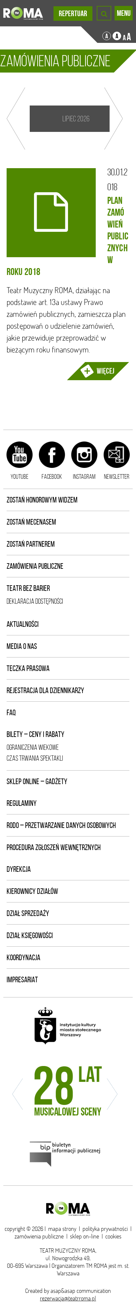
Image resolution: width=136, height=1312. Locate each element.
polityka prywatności (105, 1229)
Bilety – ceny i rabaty (35, 734)
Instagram (84, 476)
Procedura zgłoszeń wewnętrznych (54, 847)
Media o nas (22, 646)
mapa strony (62, 1229)
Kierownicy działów (32, 891)
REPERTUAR (73, 13)
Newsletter (116, 476)
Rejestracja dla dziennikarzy (45, 690)
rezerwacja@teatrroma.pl (68, 1298)
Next (113, 118)
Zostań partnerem (31, 544)
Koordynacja (23, 957)
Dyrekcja (19, 869)
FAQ (11, 712)
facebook (52, 476)
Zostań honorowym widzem (42, 500)
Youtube (19, 476)
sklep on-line (84, 1236)
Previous (16, 118)
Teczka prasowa (28, 668)
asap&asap (63, 1291)
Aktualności (23, 624)
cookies (113, 1236)
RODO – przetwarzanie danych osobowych (61, 825)
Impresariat (22, 979)
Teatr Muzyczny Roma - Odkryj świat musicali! (23, 13)
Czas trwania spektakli (35, 758)
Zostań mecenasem (31, 522)
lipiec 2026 (75, 118)
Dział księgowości (30, 935)
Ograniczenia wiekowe (33, 747)
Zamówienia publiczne (35, 566)
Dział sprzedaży (28, 913)
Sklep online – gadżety (37, 781)
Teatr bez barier (28, 588)
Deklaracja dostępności (35, 601)
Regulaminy (22, 803)
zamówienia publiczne (39, 1236)
